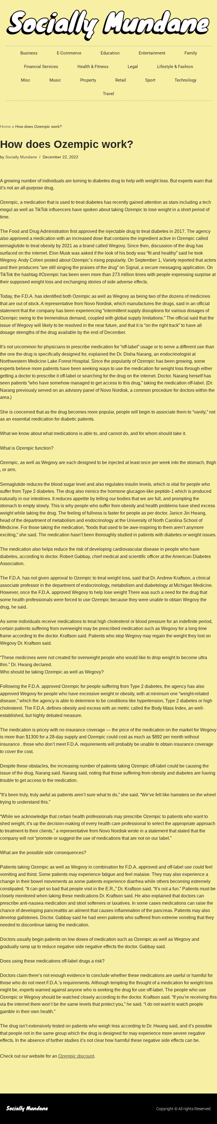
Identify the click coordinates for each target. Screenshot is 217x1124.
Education (110, 53)
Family (191, 53)
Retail (120, 80)
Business (29, 53)
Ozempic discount (76, 1056)
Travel (108, 93)
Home (5, 126)
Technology (185, 80)
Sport (150, 80)
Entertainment (152, 53)
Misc (25, 80)
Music (55, 80)
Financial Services (41, 66)
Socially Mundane (21, 157)
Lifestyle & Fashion (175, 66)
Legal (133, 66)
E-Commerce (69, 53)
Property (88, 80)
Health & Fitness (92, 66)
